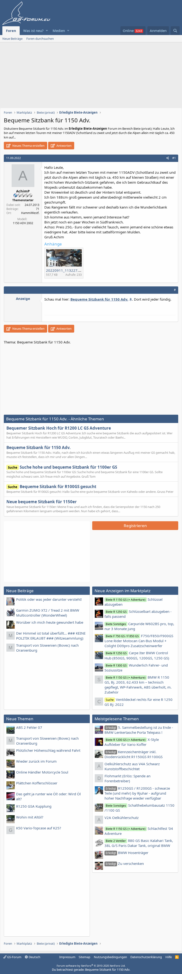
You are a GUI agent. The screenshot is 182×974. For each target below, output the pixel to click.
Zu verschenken (125, 863)
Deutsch (34, 957)
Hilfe (168, 957)
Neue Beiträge (12, 38)
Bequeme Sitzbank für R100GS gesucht (52, 486)
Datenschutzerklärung (146, 957)
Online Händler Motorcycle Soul (42, 772)
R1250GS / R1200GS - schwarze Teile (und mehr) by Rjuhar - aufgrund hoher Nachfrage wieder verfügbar (137, 793)
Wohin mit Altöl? (29, 817)
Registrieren (135, 525)
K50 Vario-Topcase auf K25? (38, 828)
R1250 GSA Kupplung (33, 806)
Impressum (67, 957)
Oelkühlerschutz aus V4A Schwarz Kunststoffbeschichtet (132, 766)
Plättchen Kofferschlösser (36, 783)
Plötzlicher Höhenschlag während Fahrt (48, 750)
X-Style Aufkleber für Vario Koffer (132, 742)
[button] (47, 30)
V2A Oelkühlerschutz (122, 817)
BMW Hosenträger (127, 852)
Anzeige (23, 298)
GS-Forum (13, 957)
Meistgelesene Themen (117, 718)
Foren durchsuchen (40, 38)
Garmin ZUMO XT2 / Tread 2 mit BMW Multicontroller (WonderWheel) (47, 613)
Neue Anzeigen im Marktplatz (122, 590)
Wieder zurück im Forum (36, 761)
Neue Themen (19, 718)
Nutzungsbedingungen (110, 957)
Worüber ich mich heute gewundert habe (49, 622)
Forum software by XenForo (91, 965)
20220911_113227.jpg (65, 270)
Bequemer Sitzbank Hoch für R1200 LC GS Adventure (58, 428)
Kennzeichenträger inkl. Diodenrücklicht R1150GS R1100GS (134, 754)
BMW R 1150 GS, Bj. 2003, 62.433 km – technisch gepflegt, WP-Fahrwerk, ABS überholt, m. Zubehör (138, 684)
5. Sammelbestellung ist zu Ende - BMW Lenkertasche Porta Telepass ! (139, 730)
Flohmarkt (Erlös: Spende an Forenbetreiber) (127, 778)
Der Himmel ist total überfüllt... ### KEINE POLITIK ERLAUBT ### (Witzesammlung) (51, 635)
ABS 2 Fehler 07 (29, 727)
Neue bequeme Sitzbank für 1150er (41, 501)
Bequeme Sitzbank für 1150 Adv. (38, 447)
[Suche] (175, 30)
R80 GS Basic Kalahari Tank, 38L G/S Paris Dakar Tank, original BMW (139, 843)
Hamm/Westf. (30, 213)
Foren (11, 30)
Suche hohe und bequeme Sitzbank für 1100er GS (62, 467)
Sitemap (84, 957)
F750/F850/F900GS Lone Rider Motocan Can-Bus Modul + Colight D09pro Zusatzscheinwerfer (139, 640)
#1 (174, 158)
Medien (59, 30)
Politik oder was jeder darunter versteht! (49, 599)
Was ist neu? (33, 30)
